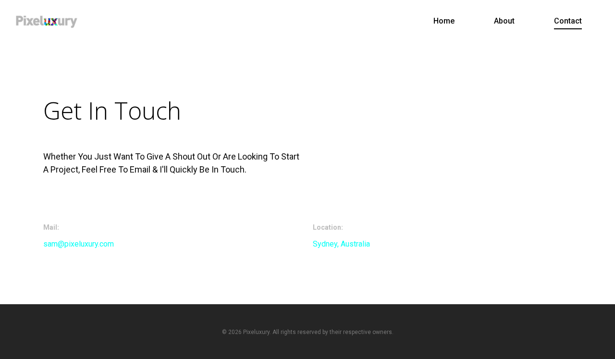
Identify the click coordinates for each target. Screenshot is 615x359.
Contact (568, 20)
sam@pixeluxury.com (79, 243)
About (504, 20)
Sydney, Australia (341, 243)
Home (444, 20)
